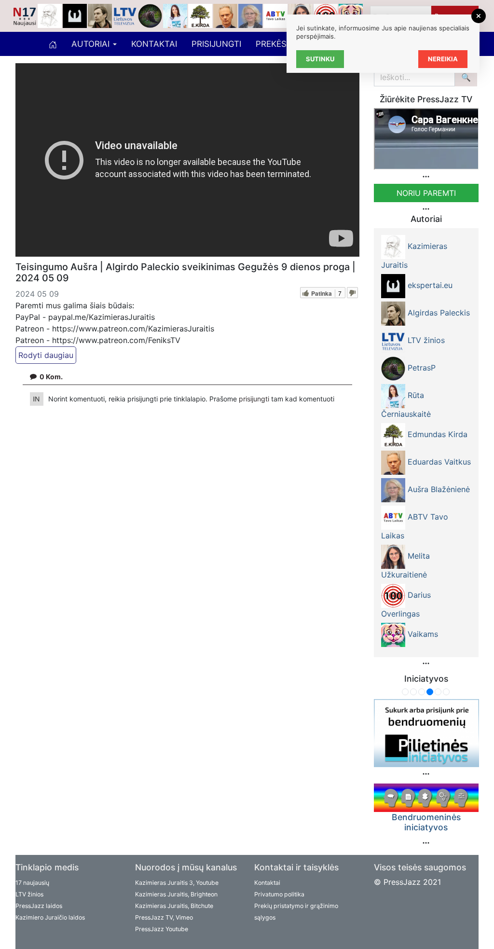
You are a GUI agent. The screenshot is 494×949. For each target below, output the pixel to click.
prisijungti (255, 399)
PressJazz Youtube (161, 929)
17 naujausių (32, 882)
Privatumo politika (279, 894)
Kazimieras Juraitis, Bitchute (174, 905)
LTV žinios (29, 894)
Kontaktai (154, 44)
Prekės (271, 44)
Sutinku (320, 59)
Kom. (51, 376)
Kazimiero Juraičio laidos (50, 917)
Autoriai (91, 44)
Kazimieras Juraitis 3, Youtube (177, 882)
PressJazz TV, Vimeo (164, 917)
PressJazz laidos (38, 905)
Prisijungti (216, 44)
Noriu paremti (426, 193)
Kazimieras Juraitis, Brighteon (176, 894)
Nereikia (443, 59)
